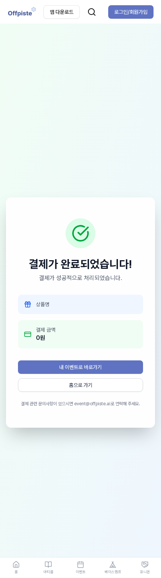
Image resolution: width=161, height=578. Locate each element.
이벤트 (81, 571)
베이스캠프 (112, 571)
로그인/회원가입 (131, 12)
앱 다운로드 (61, 12)
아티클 (48, 571)
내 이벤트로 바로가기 (80, 367)
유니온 (145, 571)
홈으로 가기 (80, 385)
